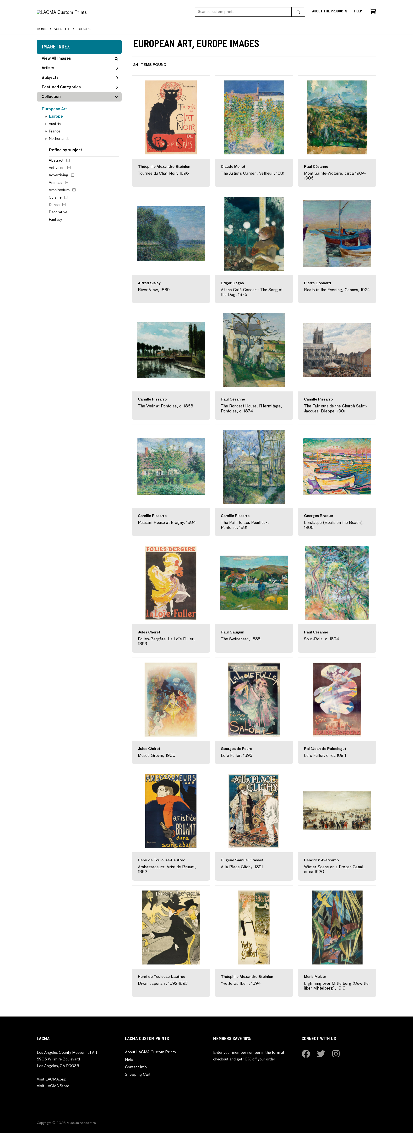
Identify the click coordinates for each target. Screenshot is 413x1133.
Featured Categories (61, 87)
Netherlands (59, 139)
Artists (48, 68)
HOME (42, 29)
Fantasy (55, 220)
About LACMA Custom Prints (150, 1052)
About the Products (329, 12)
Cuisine (55, 198)
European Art (54, 109)
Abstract (56, 161)
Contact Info (136, 1067)
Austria (55, 124)
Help (358, 12)
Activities (57, 168)
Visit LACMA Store (53, 1086)
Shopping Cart (138, 1075)
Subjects (50, 78)
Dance (54, 205)
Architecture (59, 190)
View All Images (56, 59)
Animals (55, 183)
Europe (56, 117)
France (54, 131)
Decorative (58, 212)
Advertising (58, 175)
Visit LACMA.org (51, 1079)
